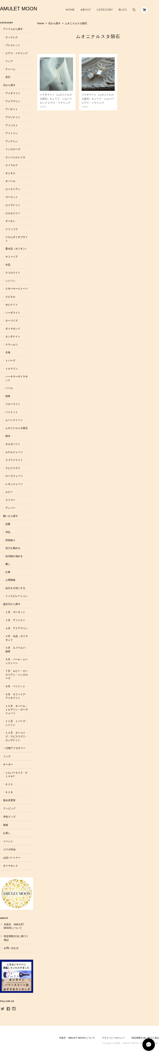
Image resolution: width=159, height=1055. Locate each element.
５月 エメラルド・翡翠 (16, 649)
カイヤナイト (12, 205)
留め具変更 (9, 800)
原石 (7, 77)
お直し (7, 833)
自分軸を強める (14, 556)
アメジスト (11, 125)
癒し (7, 564)
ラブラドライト (14, 460)
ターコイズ (11, 320)
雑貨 (5, 825)
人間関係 (10, 580)
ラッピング (9, 808)
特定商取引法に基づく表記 (16, 938)
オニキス (10, 173)
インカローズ (12, 149)
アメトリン (11, 133)
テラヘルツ (11, 344)
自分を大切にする (15, 588)
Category (105, 9)
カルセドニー (12, 213)
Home (70, 9)
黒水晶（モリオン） (16, 248)
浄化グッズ (9, 816)
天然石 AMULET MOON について (14, 926)
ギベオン (10, 221)
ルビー (9, 492)
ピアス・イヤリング (16, 53)
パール (9, 388)
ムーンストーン (14, 420)
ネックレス (11, 37)
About (86, 9)
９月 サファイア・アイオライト (16, 696)
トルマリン (11, 368)
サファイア (11, 256)
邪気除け (10, 540)
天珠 (7, 352)
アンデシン (11, 141)
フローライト (12, 404)
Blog (123, 9)
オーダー (8, 764)
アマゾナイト (12, 117)
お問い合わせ (11, 948)
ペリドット (11, 412)
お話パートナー (11, 857)
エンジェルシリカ (15, 157)
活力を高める (12, 548)
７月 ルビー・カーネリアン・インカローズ (16, 675)
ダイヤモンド (12, 328)
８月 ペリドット (15, 686)
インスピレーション (16, 596)
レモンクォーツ (14, 484)
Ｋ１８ (9, 792)
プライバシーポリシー (113, 1038)
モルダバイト (12, 444)
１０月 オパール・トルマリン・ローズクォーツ (16, 710)
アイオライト (12, 93)
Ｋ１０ (9, 784)
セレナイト (11, 304)
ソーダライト (12, 312)
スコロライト (12, 272)
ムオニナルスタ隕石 (16, 428)
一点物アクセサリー (14, 748)
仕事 (7, 572)
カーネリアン (12, 189)
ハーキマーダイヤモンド (16, 378)
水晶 (7, 264)
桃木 (7, 436)
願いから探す (10, 516)
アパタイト (11, 109)
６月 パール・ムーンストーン (16, 661)
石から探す (54, 23)
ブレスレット (12, 45)
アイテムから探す (13, 29)
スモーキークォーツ (16, 288)
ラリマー (10, 500)
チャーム (10, 69)
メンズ (7, 756)
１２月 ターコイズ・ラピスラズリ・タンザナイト (16, 736)
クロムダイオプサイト (16, 239)
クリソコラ (11, 229)
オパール (10, 181)
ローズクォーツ (14, 476)
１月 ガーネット (15, 612)
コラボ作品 (9, 849)
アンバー (10, 507)
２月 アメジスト (15, 620)
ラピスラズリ (12, 468)
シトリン (10, 280)
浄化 (7, 532)
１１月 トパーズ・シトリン (16, 723)
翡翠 (7, 396)
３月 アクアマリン (16, 628)
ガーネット (11, 197)
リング (9, 61)
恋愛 (7, 524)
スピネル (10, 296)
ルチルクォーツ (14, 452)
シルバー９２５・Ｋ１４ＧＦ (16, 774)
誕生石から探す (11, 604)
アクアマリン (12, 101)
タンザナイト (12, 336)
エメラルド (11, 165)
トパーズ (10, 360)
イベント (8, 841)
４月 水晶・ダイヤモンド (16, 638)
